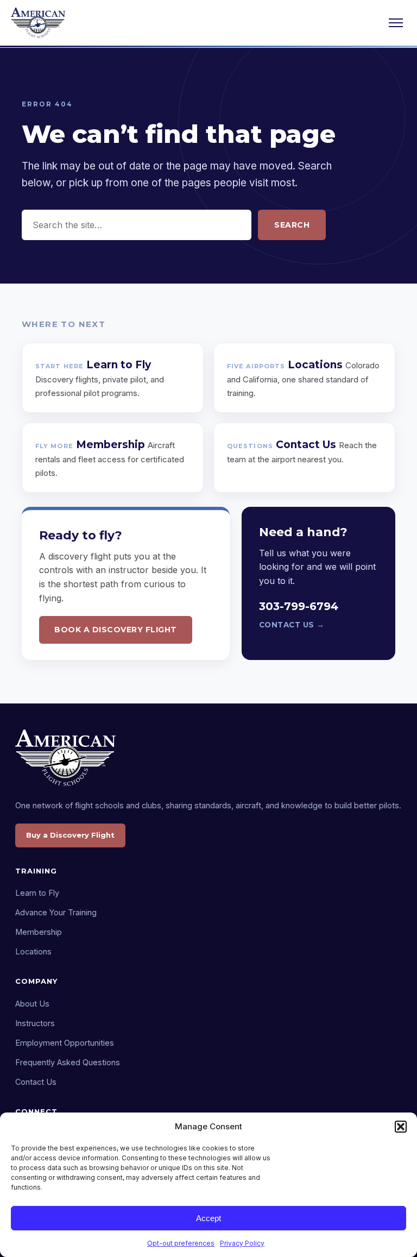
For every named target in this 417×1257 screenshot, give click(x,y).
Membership (38, 932)
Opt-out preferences (180, 1243)
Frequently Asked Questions (67, 1062)
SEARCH (291, 225)
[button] (400, 1126)
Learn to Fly (37, 892)
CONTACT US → (292, 624)
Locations (33, 951)
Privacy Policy (242, 1243)
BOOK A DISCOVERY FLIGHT (115, 629)
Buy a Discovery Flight (70, 835)
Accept (208, 1218)
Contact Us (35, 1081)
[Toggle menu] (396, 22)
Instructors (35, 1023)
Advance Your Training (56, 912)
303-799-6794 (298, 606)
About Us (32, 1003)
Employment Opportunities (64, 1042)
